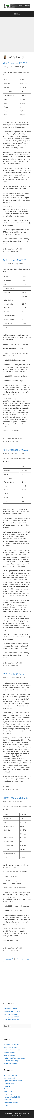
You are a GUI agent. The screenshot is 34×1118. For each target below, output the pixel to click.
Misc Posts (8, 1100)
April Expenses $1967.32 (15, 450)
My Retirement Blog (11, 1061)
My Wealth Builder (10, 1063)
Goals (7, 787)
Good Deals (8, 1091)
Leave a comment (11, 252)
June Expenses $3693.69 (12, 1017)
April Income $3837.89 (14, 260)
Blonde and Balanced (11, 1044)
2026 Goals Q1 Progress (15, 674)
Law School (8, 1094)
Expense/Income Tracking (14, 249)
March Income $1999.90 (15, 798)
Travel (6, 1105)
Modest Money (9, 1053)
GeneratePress (17, 1115)
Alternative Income (10, 1075)
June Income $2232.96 (11, 1014)
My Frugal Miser (9, 1055)
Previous (7, 959)
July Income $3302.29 (11, 1009)
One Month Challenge (11, 1102)
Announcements (10, 1078)
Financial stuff (9, 1083)
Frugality (7, 1086)
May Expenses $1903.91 (15, 63)
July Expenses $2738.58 (11, 1011)
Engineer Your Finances (12, 1050)
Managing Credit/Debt (12, 1097)
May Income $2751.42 (11, 1019)
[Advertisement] (17, 34)
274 (23, 959)
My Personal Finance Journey (14, 1058)
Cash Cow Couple (10, 1047)
